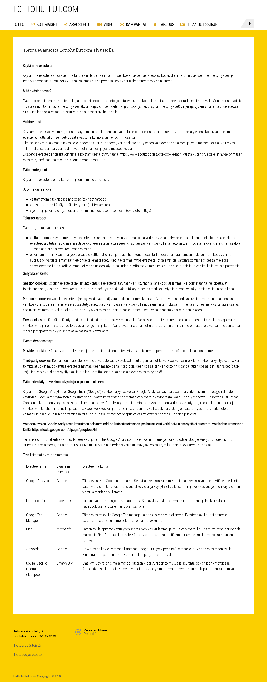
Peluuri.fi (89, 634)
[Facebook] (250, 23)
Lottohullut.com (46, 9)
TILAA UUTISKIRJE (201, 24)
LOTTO (18, 24)
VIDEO (107, 24)
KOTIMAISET (46, 24)
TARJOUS (166, 24)
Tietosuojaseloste (27, 655)
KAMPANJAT (136, 24)
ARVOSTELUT (79, 24)
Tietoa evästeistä (27, 646)
